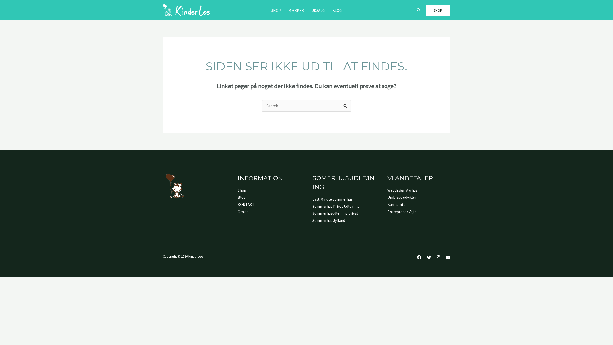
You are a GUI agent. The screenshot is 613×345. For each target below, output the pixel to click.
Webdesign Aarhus (402, 190)
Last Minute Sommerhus (332, 199)
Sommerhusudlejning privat (335, 213)
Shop (276, 10)
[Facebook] (419, 257)
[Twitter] (429, 257)
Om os (243, 211)
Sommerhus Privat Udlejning (336, 206)
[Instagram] (438, 257)
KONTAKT (246, 204)
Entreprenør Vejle (402, 211)
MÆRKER (296, 10)
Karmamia (396, 204)
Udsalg (318, 10)
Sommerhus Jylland (328, 220)
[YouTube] (448, 257)
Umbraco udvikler (401, 197)
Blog (337, 10)
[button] (419, 10)
